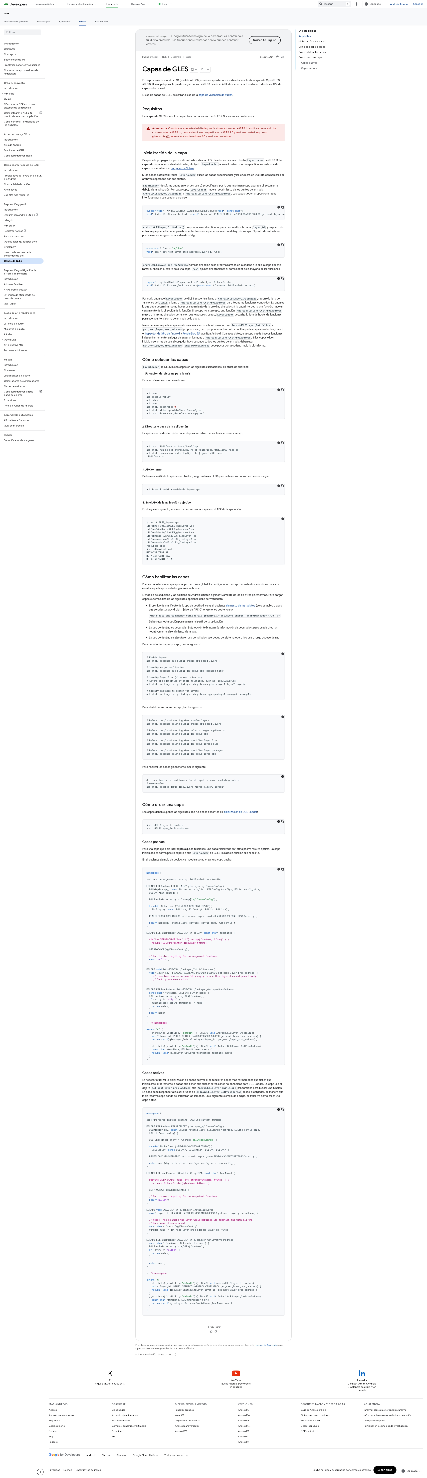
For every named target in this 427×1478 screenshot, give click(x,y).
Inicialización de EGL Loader (240, 812)
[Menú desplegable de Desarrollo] (122, 4)
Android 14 (244, 1425)
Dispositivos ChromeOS (187, 1420)
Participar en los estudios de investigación (386, 1425)
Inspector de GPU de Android (162, 333)
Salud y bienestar (121, 1420)
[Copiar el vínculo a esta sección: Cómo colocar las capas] (191, 360)
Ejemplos (64, 21)
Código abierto (57, 1425)
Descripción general (16, 21)
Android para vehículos (187, 1425)
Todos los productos (175, 1455)
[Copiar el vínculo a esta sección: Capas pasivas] (168, 842)
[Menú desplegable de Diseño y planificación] (97, 4)
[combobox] (334, 4)
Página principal (150, 57)
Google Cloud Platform (145, 1455)
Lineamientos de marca (88, 1470)
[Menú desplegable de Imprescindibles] (58, 4)
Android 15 (244, 1420)
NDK (7, 13)
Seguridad (54, 1420)
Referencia (101, 21)
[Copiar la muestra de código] (283, 207)
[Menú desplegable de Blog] (171, 4)
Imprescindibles (44, 4)
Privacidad (117, 1431)
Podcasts (53, 1441)
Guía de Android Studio (313, 1409)
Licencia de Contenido (266, 1345)
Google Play (138, 4)
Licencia (68, 1470)
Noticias (53, 1431)
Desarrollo (112, 4)
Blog (164, 4)
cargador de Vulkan (182, 168)
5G (113, 1436)
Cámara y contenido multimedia (129, 1425)
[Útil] (277, 57)
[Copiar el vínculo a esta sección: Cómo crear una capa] (187, 805)
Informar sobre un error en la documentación (387, 1415)
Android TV (181, 1431)
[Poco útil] (282, 57)
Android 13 (243, 1431)
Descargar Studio (310, 1425)
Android (53, 1409)
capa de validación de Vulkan (215, 95)
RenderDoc (189, 333)
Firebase (121, 1455)
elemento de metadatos (240, 605)
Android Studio (399, 4)
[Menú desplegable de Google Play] (149, 4)
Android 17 (244, 1409)
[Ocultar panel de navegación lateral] (40, 1472)
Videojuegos (118, 1409)
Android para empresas (61, 1415)
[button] (22, 93)
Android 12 (244, 1436)
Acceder (418, 4)
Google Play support (374, 1420)
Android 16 (244, 1415)
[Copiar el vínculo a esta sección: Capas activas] (167, 1073)
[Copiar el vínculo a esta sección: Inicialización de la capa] (190, 153)
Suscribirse (385, 1470)
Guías (82, 21)
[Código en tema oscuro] (279, 207)
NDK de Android (309, 1431)
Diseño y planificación (80, 4)
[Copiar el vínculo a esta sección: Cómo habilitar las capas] (192, 577)
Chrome (106, 1455)
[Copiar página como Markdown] (203, 69)
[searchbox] (22, 32)
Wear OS (179, 1415)
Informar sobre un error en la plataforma (385, 1409)
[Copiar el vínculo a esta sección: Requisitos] (165, 109)
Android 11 (243, 1441)
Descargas (43, 21)
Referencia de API (310, 1420)
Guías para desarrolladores (315, 1415)
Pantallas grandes (184, 1409)
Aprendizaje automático (125, 1415)
